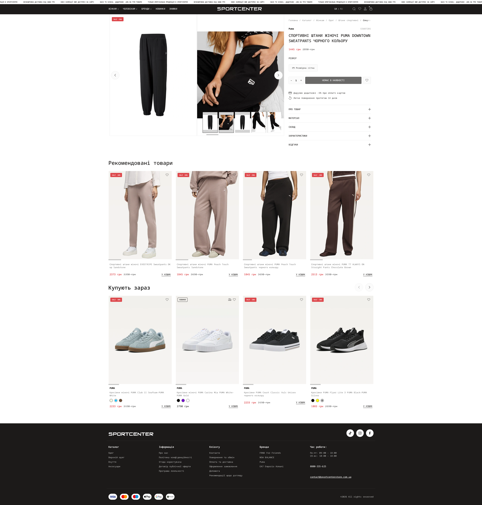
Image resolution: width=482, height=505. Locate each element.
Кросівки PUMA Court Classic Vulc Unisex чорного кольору (270, 394)
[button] (115, 75)
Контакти (214, 452)
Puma (262, 461)
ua (335, 8)
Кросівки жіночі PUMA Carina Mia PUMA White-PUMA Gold (205, 394)
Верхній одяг (116, 457)
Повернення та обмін (222, 457)
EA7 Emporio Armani (272, 466)
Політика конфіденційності (175, 457)
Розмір (293, 58)
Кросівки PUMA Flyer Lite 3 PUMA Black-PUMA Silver (339, 394)
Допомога (214, 470)
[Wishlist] (367, 80)
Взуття (112, 461)
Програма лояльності (171, 470)
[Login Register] (365, 8)
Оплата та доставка (221, 461)
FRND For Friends (270, 452)
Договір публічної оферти (175, 466)
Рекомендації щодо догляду (226, 475)
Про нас (163, 452)
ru (341, 8)
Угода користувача (170, 461)
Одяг (111, 452)
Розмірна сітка (305, 67)
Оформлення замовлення (223, 466)
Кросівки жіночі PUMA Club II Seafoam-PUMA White (137, 394)
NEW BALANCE (267, 457)
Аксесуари (114, 466)
